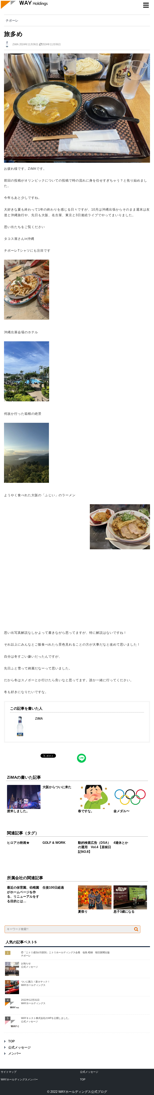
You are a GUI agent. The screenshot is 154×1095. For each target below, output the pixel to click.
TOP (11, 1041)
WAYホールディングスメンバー (19, 1079)
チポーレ (12, 20)
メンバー (14, 1053)
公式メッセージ (19, 1047)
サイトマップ (8, 1071)
